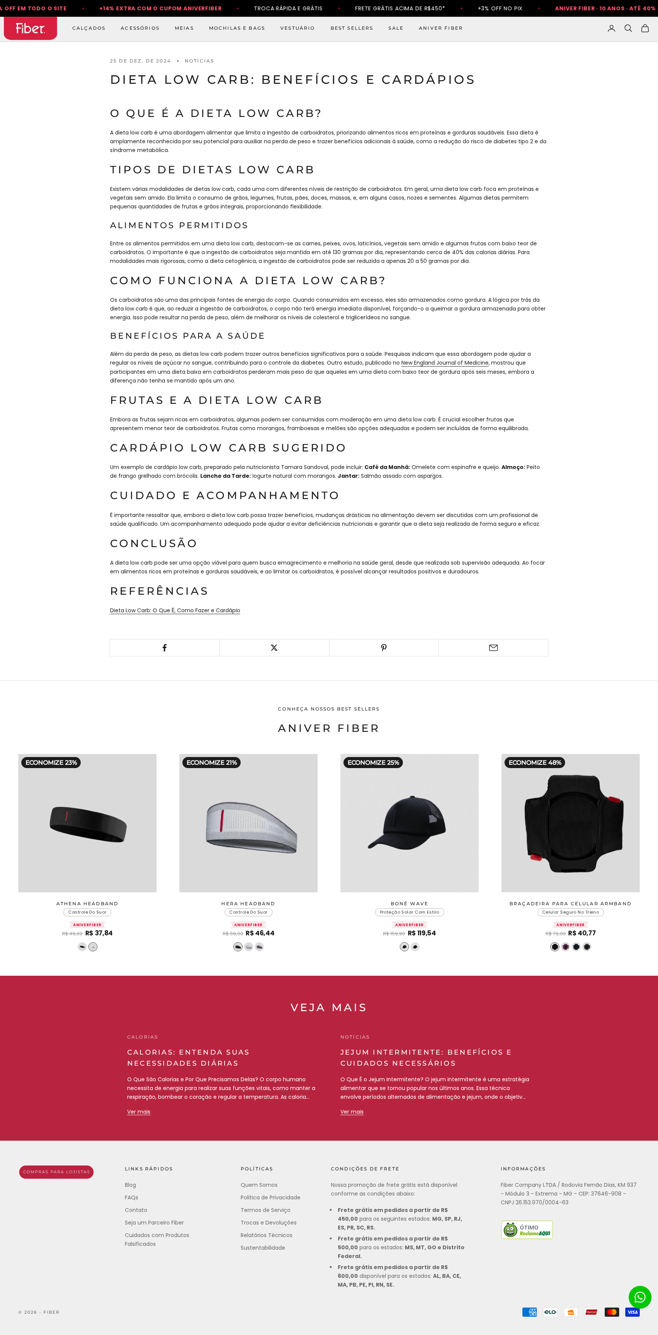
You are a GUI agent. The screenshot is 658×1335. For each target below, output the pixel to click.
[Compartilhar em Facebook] (164, 647)
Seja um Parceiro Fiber (154, 1222)
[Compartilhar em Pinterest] (384, 647)
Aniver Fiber (441, 28)
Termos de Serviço (266, 1210)
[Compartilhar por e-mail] (493, 647)
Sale (396, 28)
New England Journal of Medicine (445, 363)
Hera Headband (248, 903)
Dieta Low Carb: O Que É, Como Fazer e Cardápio (175, 610)
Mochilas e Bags (237, 28)
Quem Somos (259, 1185)
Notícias (199, 61)
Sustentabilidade (263, 1248)
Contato (136, 1210)
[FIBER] (56, 1172)
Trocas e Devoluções (269, 1222)
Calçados (88, 28)
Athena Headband (87, 903)
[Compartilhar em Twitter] (274, 647)
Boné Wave (409, 903)
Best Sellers (352, 28)
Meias (184, 28)
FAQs (131, 1197)
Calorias (142, 1037)
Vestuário (297, 28)
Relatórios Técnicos (266, 1235)
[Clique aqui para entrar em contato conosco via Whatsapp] (640, 1297)
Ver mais (138, 1112)
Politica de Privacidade (270, 1197)
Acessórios (140, 28)
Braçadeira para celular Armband (570, 903)
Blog (130, 1185)
